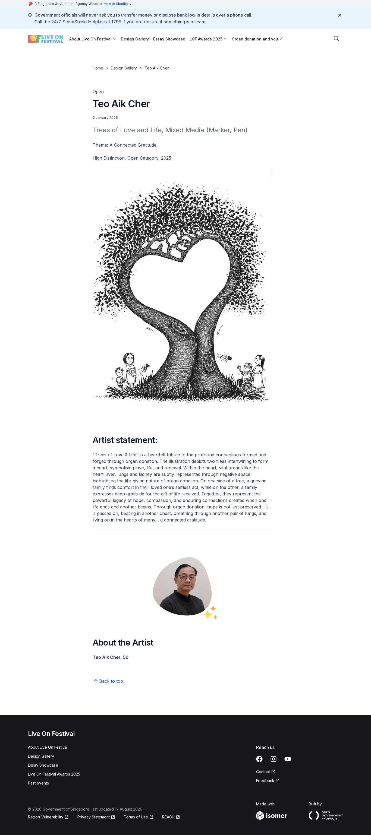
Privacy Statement (93, 817)
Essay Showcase (169, 39)
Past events (38, 783)
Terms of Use (136, 817)
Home (98, 68)
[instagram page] (273, 759)
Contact (263, 771)
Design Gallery (135, 39)
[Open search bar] (336, 38)
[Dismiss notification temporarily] (339, 15)
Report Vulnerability (45, 817)
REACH (168, 817)
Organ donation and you (255, 39)
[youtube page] (287, 759)
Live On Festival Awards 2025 (54, 774)
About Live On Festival (48, 747)
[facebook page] (259, 759)
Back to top (111, 681)
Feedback (265, 780)
